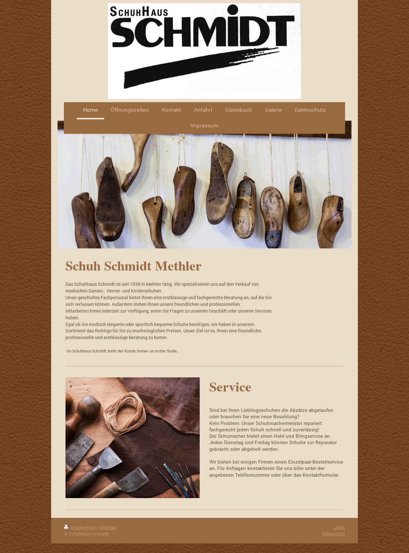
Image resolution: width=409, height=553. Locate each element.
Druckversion (84, 527)
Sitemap (108, 527)
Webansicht (333, 534)
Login (339, 527)
